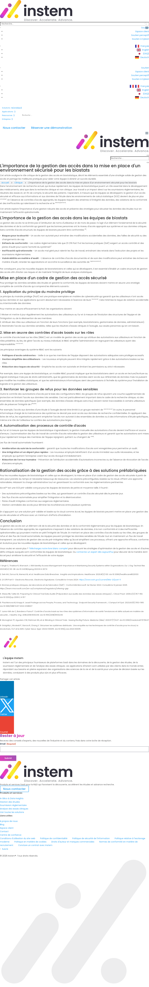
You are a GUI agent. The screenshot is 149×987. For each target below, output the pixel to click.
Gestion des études (10, 801)
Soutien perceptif (140, 35)
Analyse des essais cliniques (14, 808)
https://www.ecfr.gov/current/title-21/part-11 (100, 579)
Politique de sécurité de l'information (91, 838)
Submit (8, 758)
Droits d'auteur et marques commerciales (72, 841)
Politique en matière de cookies (30, 841)
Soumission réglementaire (13, 805)
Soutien (145, 67)
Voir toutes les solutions (12, 812)
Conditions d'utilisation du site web (17, 838)
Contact (4, 831)
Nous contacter (14, 128)
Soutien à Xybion (140, 39)
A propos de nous (9, 821)
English (145, 49)
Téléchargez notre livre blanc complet (48, 548)
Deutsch (144, 57)
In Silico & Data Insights (11, 798)
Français (145, 46)
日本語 (146, 53)
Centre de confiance (10, 834)
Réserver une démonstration (51, 128)
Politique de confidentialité (53, 838)
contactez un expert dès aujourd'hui (94, 551)
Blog (2, 824)
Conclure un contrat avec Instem (35, 845)
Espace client (142, 31)
